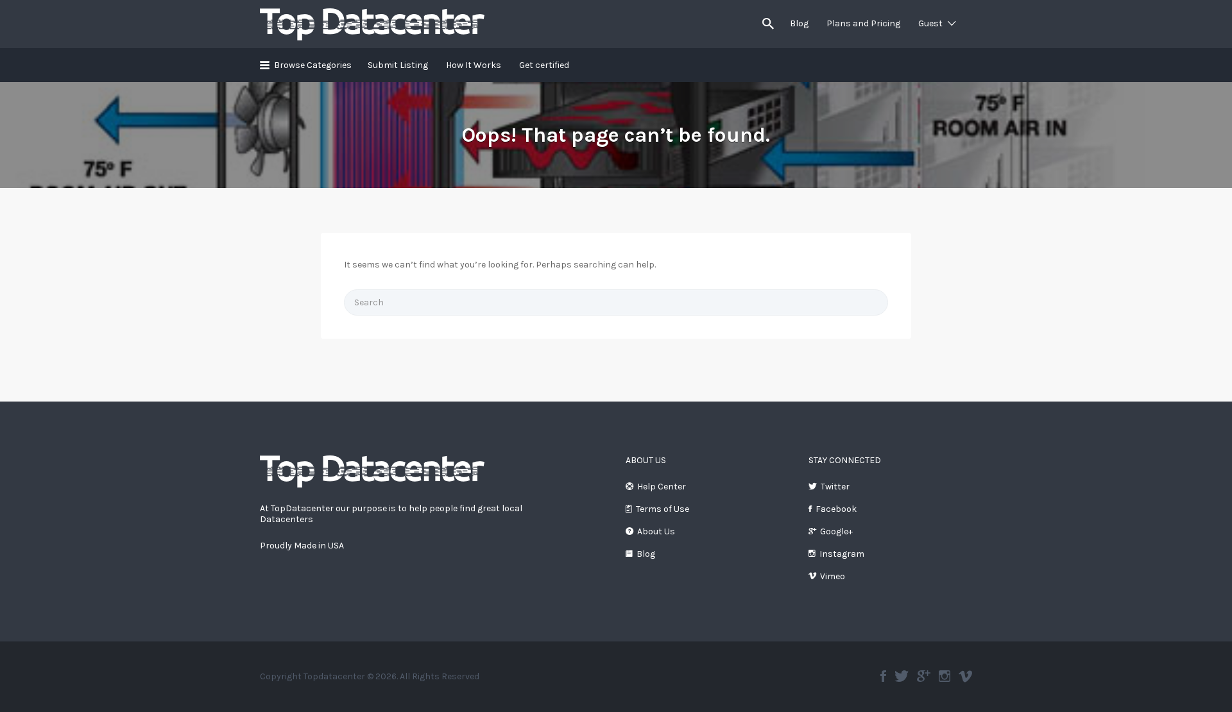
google (923, 676)
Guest (930, 23)
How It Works (473, 65)
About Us (656, 531)
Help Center (661, 486)
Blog (799, 23)
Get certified (544, 65)
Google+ (836, 531)
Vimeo (832, 576)
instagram (944, 676)
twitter (901, 676)
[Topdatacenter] (372, 470)
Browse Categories (313, 65)
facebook (883, 676)
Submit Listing (398, 65)
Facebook (836, 509)
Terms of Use (662, 509)
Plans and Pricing (863, 23)
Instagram (841, 553)
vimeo (965, 676)
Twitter (835, 486)
